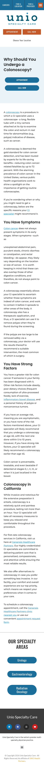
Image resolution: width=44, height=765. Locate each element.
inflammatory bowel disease (19, 399)
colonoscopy (13, 112)
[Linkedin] (9, 727)
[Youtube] (35, 727)
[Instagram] (26, 727)
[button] (40, 5)
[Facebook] (18, 727)
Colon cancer (11, 228)
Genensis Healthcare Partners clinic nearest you (21, 612)
